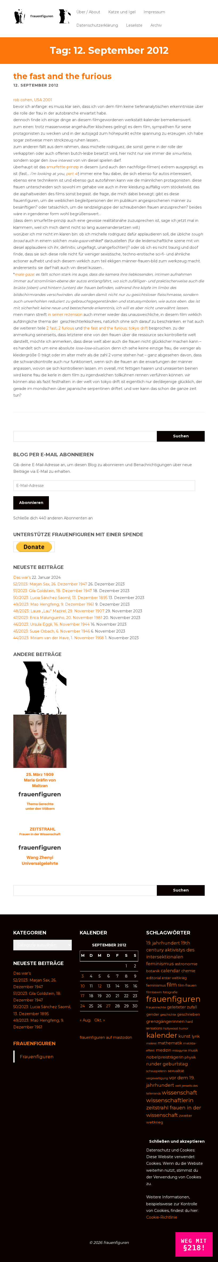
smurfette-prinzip (63, 167)
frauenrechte (156, 1007)
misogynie (179, 1050)
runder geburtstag (167, 1063)
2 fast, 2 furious (60, 328)
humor (183, 1028)
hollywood (170, 1028)
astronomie (186, 964)
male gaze (24, 274)
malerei (151, 1043)
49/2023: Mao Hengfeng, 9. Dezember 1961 (53, 604)
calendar (170, 970)
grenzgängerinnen (165, 1021)
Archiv (156, 25)
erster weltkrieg (174, 978)
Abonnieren (31, 502)
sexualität (176, 1071)
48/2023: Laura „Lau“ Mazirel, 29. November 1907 (58, 611)
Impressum (154, 12)
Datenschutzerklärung (97, 25)
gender (152, 1014)
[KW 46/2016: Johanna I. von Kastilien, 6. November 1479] (39, 741)
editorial (153, 978)
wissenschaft (179, 1092)
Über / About (88, 12)
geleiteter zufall (182, 1007)
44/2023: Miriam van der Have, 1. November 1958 (58, 638)
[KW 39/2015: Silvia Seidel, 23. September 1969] (39, 687)
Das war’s (22, 577)
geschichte (168, 1014)
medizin (163, 1050)
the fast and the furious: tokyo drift (115, 328)
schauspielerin (156, 1071)
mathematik (170, 1043)
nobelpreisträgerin (164, 1057)
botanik (153, 971)
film (172, 984)
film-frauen (187, 985)
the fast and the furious (62, 76)
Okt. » (99, 1020)
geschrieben (188, 1014)
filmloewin (154, 992)
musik (193, 1050)
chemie (188, 970)
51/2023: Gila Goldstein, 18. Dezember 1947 (52, 590)
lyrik (196, 1036)
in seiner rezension (65, 314)
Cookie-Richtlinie (161, 1217)
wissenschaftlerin (170, 1100)
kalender (161, 1035)
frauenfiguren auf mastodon (106, 1037)
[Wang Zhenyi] (39, 847)
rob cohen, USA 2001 (32, 99)
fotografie (170, 992)
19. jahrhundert (163, 943)
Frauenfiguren (34, 1044)
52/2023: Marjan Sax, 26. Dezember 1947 (50, 584)
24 (82, 1006)
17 (83, 996)
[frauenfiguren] (42, 16)
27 (108, 1006)
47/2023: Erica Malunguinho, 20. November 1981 (57, 617)
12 (100, 986)
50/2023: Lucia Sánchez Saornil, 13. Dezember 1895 (60, 597)
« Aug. (85, 1020)
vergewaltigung (157, 1078)
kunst (184, 1036)
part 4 (71, 173)
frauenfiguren (173, 999)
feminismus (156, 985)
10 (83, 986)
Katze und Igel (122, 12)
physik (190, 1057)
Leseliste (134, 25)
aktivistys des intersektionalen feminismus (170, 956)
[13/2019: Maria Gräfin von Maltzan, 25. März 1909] (39, 794)
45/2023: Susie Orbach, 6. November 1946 (51, 631)
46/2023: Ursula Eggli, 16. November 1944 (51, 624)
